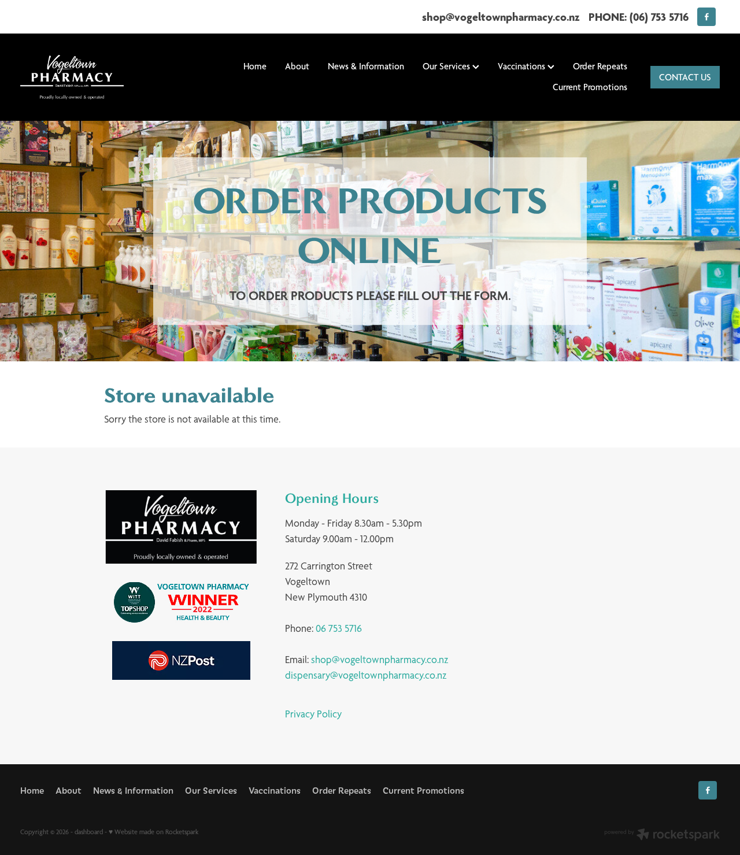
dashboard (89, 832)
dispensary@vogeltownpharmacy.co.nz (366, 675)
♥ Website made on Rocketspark (153, 832)
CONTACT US (685, 77)
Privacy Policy (313, 714)
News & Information (366, 66)
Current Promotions (590, 87)
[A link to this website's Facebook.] (706, 17)
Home (255, 66)
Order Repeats (600, 66)
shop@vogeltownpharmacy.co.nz (501, 17)
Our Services (447, 66)
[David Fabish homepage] (90, 77)
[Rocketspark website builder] (662, 835)
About (297, 66)
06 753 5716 (339, 628)
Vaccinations (522, 66)
